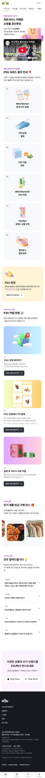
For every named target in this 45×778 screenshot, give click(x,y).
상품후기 (4, 711)
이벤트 (39, 9)
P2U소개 (7, 9)
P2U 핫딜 (23, 9)
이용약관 (4, 765)
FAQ (3, 719)
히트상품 (14, 9)
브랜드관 (31, 9)
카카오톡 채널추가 (7, 707)
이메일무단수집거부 (24, 765)
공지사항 (4, 723)
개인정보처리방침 (12, 765)
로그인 (39, 3)
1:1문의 (4, 715)
